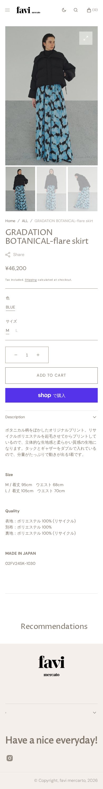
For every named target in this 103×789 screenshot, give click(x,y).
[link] (51, 667)
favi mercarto (73, 780)
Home (10, 220)
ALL (25, 220)
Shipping (31, 279)
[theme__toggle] (64, 10)
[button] (76, 10)
